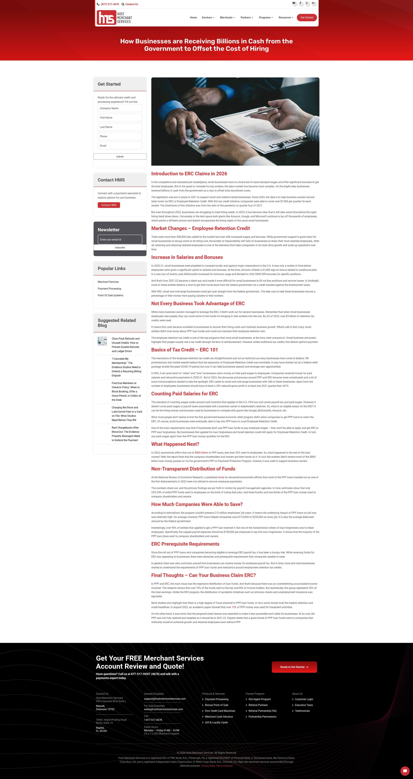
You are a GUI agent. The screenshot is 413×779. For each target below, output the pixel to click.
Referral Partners (258, 705)
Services (207, 17)
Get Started (307, 17)
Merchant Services (108, 281)
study (221, 477)
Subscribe (120, 247)
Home (193, 17)
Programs (265, 17)
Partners (246, 17)
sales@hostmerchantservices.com (163, 709)
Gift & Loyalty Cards (216, 722)
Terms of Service (224, 765)
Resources (285, 17)
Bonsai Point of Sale (216, 705)
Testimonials (302, 710)
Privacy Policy (208, 765)
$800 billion (201, 452)
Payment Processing (109, 288)
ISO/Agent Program (260, 699)
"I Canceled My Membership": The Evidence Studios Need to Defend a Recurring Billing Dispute (126, 367)
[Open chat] (405, 771)
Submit (120, 156)
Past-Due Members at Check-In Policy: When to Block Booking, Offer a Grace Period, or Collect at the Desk (126, 391)
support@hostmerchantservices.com (165, 698)
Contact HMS (108, 205)
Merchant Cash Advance (219, 716)
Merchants (226, 17)
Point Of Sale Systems (110, 295)
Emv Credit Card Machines (220, 710)
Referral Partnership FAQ (263, 710)
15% (234, 607)
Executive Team (304, 705)
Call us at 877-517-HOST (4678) (139, 674)
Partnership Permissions (262, 716)
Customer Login (304, 699)
